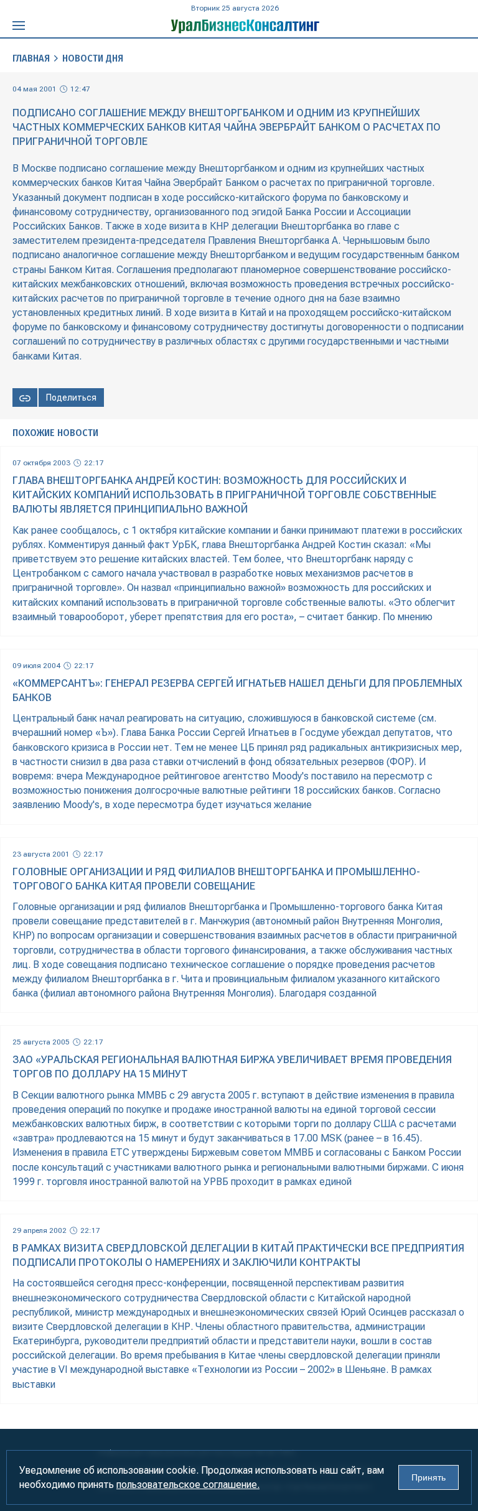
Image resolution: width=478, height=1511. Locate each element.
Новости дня (92, 58)
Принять (428, 1477)
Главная (31, 58)
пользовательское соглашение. (188, 1484)
